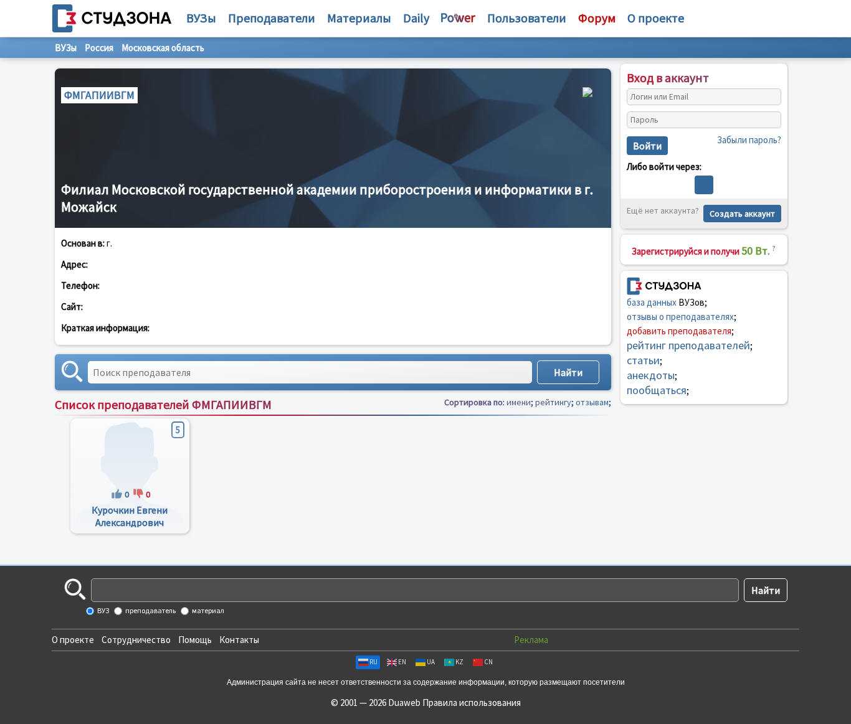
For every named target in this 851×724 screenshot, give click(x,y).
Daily (416, 18)
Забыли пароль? (749, 140)
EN (402, 661)
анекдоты (651, 375)
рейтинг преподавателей (688, 345)
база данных (652, 302)
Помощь (195, 640)
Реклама (531, 640)
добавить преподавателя (679, 331)
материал (207, 610)
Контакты (239, 640)
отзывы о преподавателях (680, 316)
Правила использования (471, 702)
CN (488, 661)
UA (431, 661)
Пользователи (526, 18)
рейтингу (553, 402)
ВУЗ (102, 610)
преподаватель (150, 610)
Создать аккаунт (742, 213)
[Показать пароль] (768, 120)
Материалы (359, 18)
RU (373, 661)
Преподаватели (271, 18)
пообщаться (657, 390)
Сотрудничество (136, 640)
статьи (643, 360)
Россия (99, 48)
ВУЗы (201, 18)
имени (518, 402)
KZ (459, 661)
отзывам (592, 402)
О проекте (73, 640)
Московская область (162, 48)
